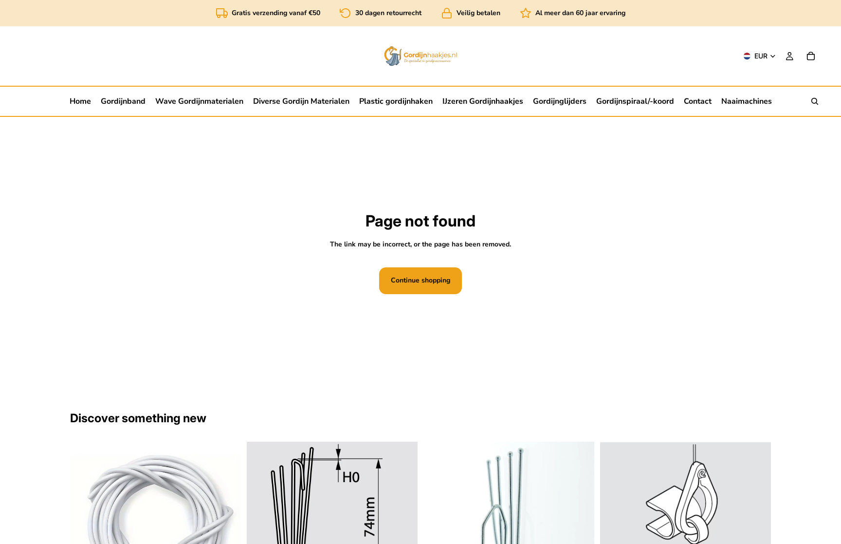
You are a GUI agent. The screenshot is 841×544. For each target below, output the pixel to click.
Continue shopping (420, 280)
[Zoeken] (814, 101)
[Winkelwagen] (811, 56)
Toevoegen (764, 535)
